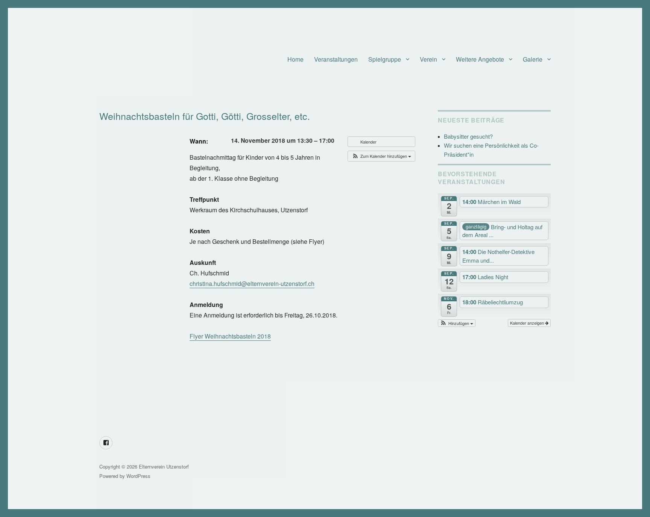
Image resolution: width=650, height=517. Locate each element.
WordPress (138, 475)
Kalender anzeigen (527, 323)
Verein (428, 59)
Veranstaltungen (336, 59)
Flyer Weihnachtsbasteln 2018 (230, 336)
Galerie (532, 59)
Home (295, 59)
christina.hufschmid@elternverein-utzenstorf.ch (252, 283)
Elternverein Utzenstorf (164, 466)
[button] (381, 156)
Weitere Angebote (480, 59)
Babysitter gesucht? (468, 136)
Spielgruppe (384, 59)
